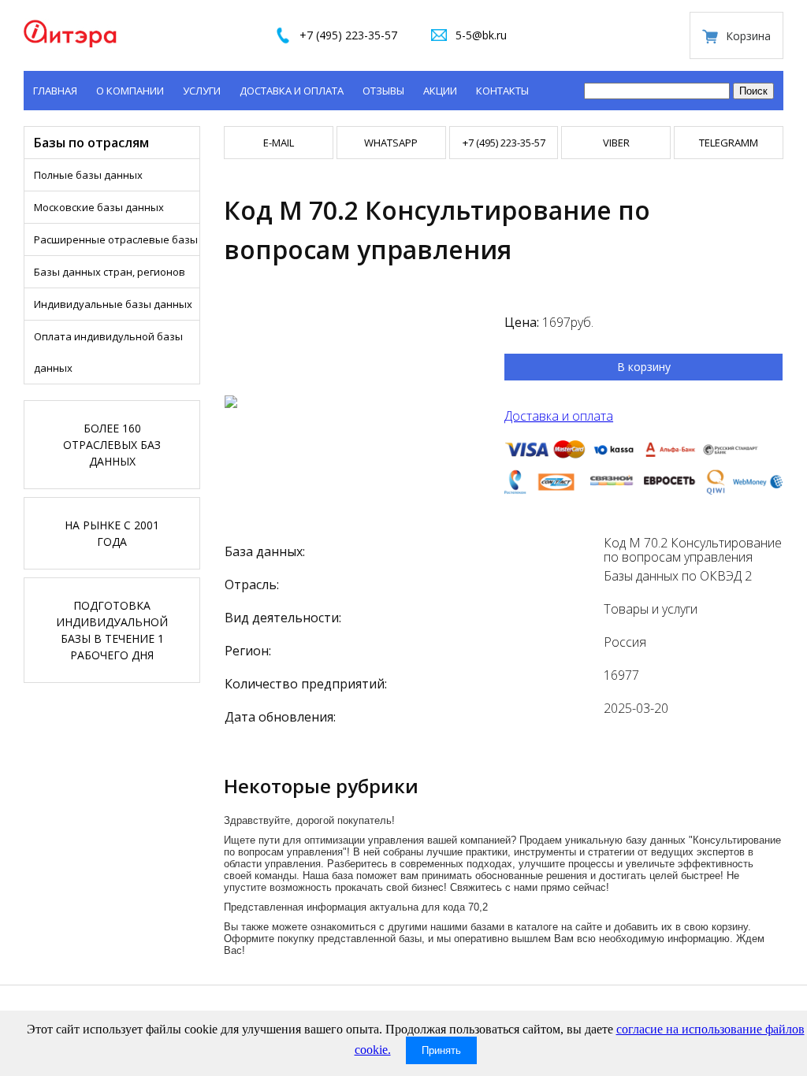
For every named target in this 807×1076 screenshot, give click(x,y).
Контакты (502, 90)
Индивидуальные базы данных (113, 304)
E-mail (278, 142)
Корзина (748, 35)
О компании (130, 90)
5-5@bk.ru (481, 35)
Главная (55, 90)
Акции (440, 90)
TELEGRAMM (728, 142)
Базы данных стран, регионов (109, 272)
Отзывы (383, 90)
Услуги (202, 90)
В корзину (644, 366)
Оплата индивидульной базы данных (108, 352)
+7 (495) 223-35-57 (348, 35)
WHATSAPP (391, 142)
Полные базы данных (88, 175)
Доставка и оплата (292, 90)
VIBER (616, 142)
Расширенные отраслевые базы (116, 239)
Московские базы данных (99, 207)
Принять (441, 1050)
